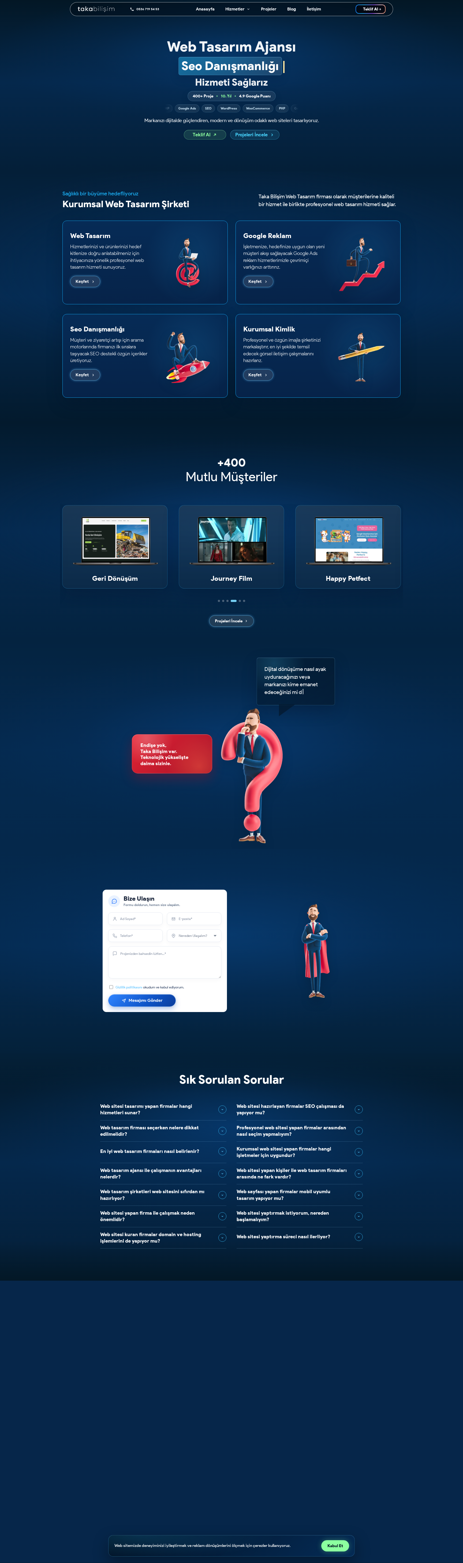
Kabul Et (335, 1545)
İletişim (314, 9)
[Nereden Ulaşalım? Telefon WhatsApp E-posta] (194, 935)
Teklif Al (370, 9)
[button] (219, 601)
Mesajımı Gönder (146, 1000)
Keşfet (82, 281)
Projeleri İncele (251, 135)
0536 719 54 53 (147, 9)
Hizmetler (235, 9)
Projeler (269, 9)
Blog (291, 9)
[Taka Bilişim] (100, 9)
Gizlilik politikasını (128, 987)
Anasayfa (205, 9)
